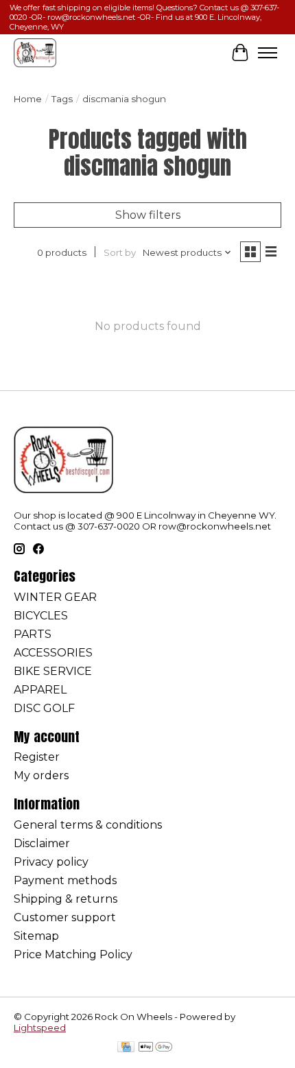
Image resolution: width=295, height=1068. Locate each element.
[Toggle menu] (267, 53)
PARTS (32, 634)
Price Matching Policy (73, 954)
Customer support (65, 917)
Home (28, 98)
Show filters (147, 215)
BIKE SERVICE (53, 671)
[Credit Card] (125, 1047)
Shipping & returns (65, 898)
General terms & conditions (88, 824)
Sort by (120, 252)
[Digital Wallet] (155, 1047)
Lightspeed (40, 1027)
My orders (41, 775)
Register (37, 756)
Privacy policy (51, 861)
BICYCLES (41, 615)
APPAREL (40, 689)
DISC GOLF (44, 708)
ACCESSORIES (53, 652)
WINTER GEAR (55, 597)
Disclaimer (42, 843)
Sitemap (36, 935)
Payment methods (65, 880)
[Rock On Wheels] (35, 52)
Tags (62, 98)
